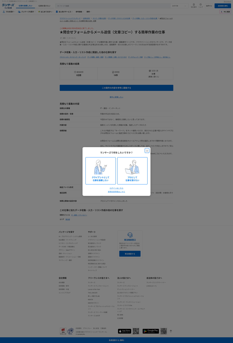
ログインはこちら (116, 188)
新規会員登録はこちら (116, 191)
